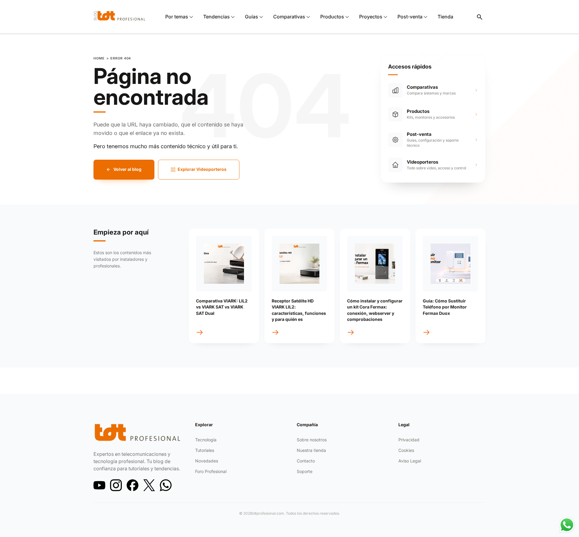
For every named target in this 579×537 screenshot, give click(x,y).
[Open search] (479, 16)
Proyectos (370, 17)
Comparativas (289, 17)
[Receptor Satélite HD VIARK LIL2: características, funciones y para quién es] (299, 264)
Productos (332, 17)
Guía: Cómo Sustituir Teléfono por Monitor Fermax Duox (445, 307)
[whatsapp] (166, 485)
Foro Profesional (210, 471)
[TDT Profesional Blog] (119, 16)
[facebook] (132, 485)
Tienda (445, 17)
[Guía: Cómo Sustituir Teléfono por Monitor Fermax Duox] (451, 264)
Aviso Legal (409, 460)
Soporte (304, 471)
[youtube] (99, 485)
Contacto (306, 460)
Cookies (406, 450)
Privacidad (408, 439)
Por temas (176, 17)
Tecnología (206, 439)
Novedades (206, 460)
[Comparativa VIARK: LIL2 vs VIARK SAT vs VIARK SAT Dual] (224, 264)
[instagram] (116, 485)
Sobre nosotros (312, 439)
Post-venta (409, 17)
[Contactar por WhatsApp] (567, 525)
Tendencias (216, 17)
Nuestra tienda (311, 450)
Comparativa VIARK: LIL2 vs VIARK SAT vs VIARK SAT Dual (222, 307)
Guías (251, 17)
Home (99, 58)
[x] (149, 485)
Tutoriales (204, 450)
